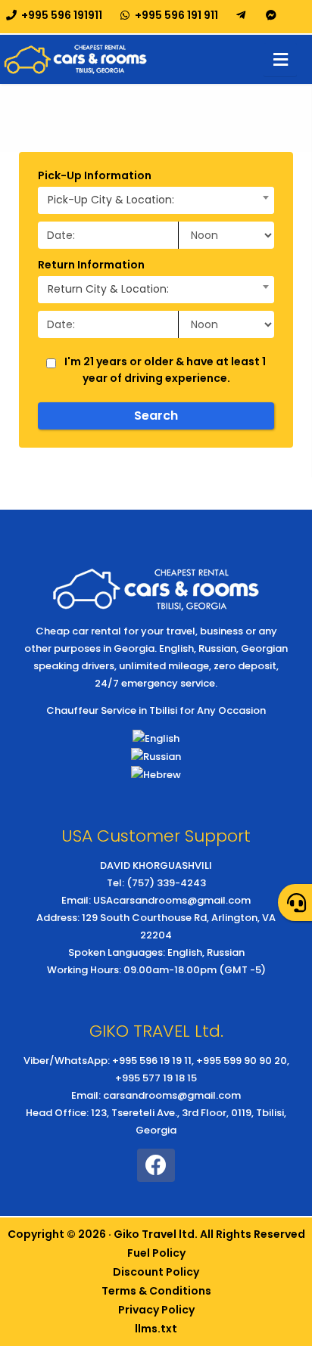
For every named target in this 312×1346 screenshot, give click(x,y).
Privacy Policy (156, 1309)
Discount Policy (156, 1271)
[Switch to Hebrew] (156, 774)
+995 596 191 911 (175, 15)
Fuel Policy (156, 1253)
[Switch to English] (156, 737)
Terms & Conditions (156, 1290)
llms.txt (156, 1328)
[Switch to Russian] (156, 756)
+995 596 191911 (60, 15)
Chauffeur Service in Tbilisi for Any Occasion (156, 710)
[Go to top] (287, 1192)
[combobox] (156, 200)
